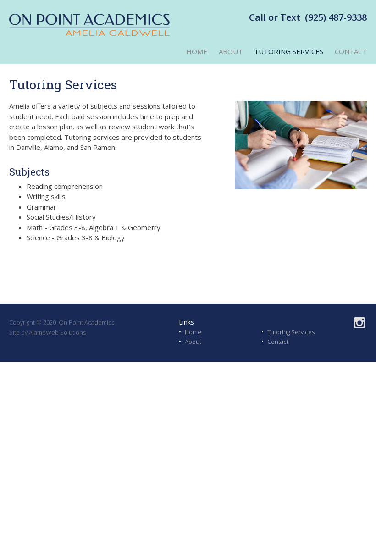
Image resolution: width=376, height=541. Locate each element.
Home (193, 332)
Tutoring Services (291, 332)
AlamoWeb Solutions (57, 332)
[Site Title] (89, 25)
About (193, 341)
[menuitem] (191, 51)
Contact (277, 341)
